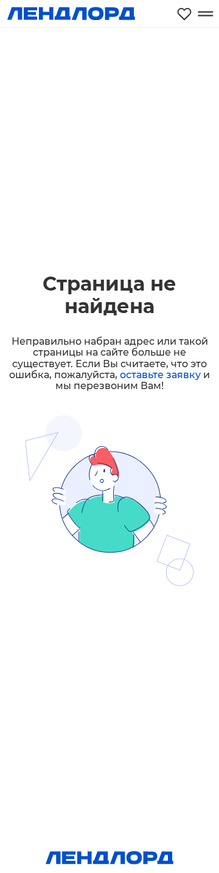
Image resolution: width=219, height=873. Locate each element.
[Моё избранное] (184, 13)
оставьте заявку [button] (160, 375)
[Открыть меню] (205, 13)
